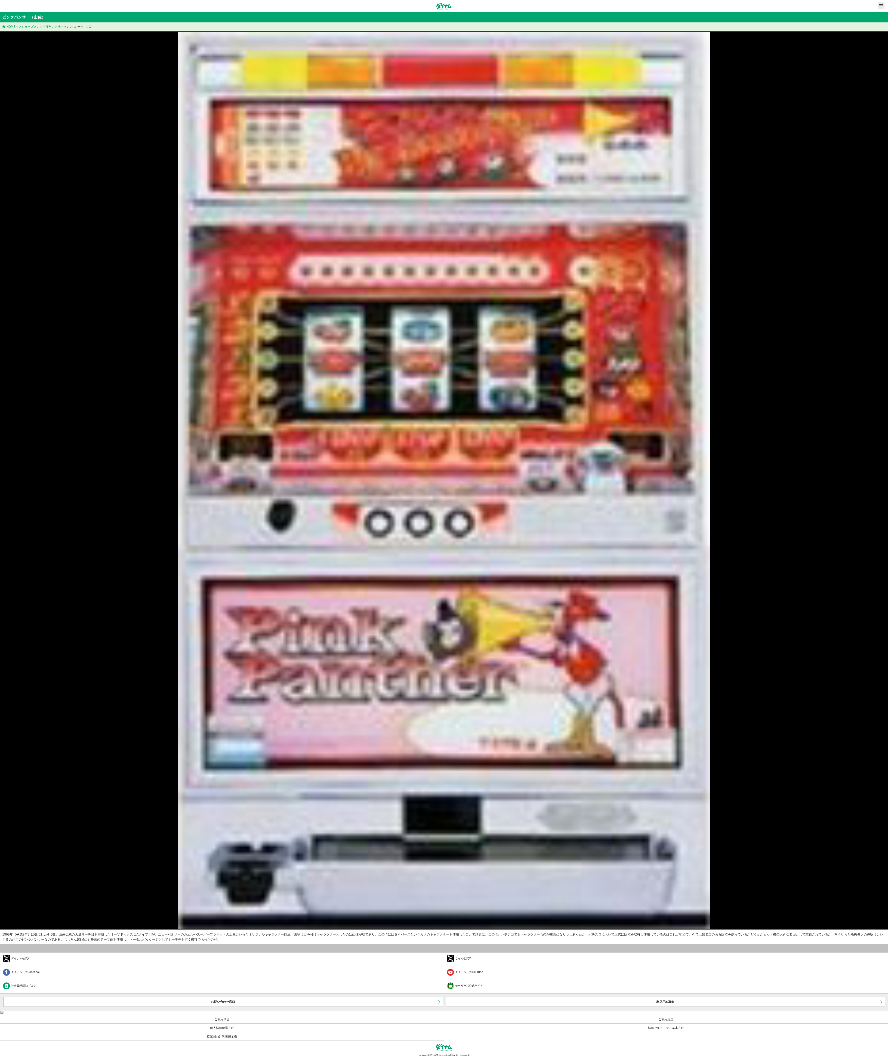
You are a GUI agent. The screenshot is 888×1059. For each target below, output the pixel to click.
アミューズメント (30, 26)
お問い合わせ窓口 (223, 1002)
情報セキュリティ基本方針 (666, 1028)
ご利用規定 (665, 1019)
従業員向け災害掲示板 (222, 1036)
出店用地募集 (665, 1002)
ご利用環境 (221, 1019)
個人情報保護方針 (222, 1028)
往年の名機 (53, 26)
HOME (10, 26)
